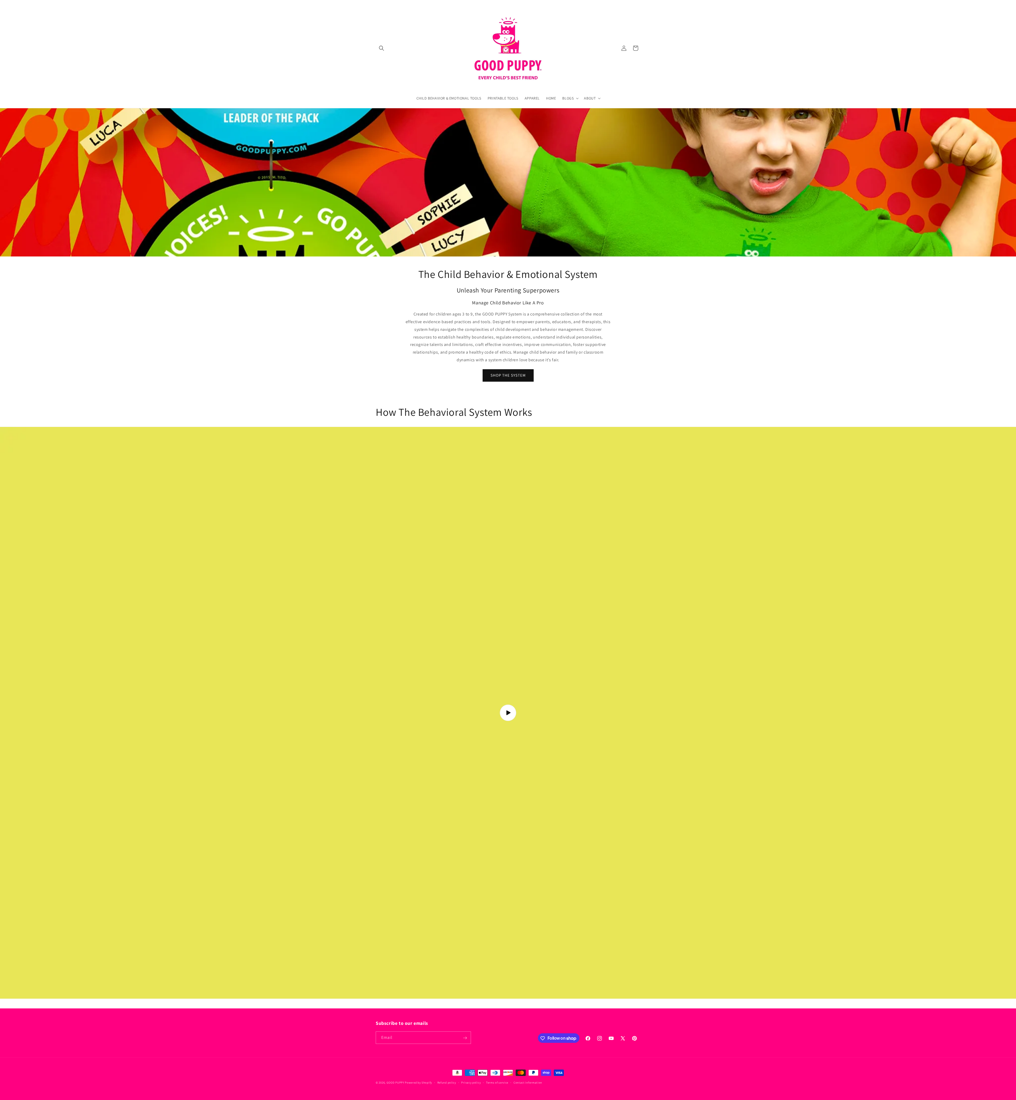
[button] (381, 48)
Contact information (528, 1082)
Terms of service (497, 1082)
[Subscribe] (465, 1038)
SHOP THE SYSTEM (508, 375)
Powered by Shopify (418, 1082)
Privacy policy (471, 1082)
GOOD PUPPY (395, 1082)
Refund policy (446, 1082)
